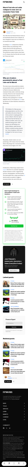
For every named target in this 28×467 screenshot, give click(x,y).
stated (7, 134)
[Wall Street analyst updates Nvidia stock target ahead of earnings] (6, 292)
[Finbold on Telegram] (9, 428)
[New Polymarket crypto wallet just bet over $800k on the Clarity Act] (6, 309)
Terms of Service (15, 399)
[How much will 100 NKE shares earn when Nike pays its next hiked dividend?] (6, 370)
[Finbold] (7, 2)
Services (5, 408)
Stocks (12, 281)
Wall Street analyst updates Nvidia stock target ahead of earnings (18, 293)
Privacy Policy (8, 331)
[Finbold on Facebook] (3, 428)
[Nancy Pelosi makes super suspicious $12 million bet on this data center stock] (6, 284)
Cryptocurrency (15, 306)
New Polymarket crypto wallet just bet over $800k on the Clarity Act (17, 310)
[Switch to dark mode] (24, 2)
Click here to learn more (17, 448)
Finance (8, 32)
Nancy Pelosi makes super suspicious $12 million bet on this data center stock (17, 284)
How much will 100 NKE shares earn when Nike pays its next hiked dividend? (18, 371)
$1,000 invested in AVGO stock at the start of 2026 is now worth (17, 301)
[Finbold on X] (6, 428)
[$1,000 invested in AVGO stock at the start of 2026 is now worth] (6, 300)
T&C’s (21, 330)
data (11, 44)
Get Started (14, 226)
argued (5, 169)
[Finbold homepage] (14, 392)
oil (24, 175)
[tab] (4, 463)
